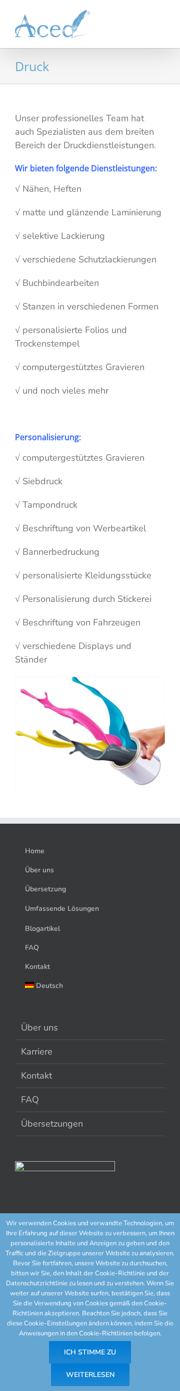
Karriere (36, 1052)
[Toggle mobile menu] (161, 25)
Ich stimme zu (90, 1352)
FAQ (30, 1100)
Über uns (39, 1027)
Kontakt (36, 1076)
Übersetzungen (52, 1124)
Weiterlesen (90, 1374)
